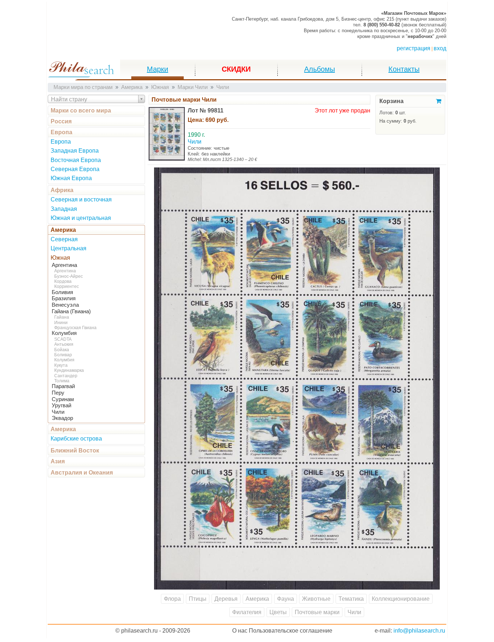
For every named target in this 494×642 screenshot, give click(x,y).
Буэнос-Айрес (68, 276)
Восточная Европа (76, 160)
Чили (58, 412)
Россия (61, 121)
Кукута (61, 365)
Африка (62, 190)
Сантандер (65, 375)
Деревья (226, 599)
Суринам (63, 399)
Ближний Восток (75, 450)
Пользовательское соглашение (290, 631)
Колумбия (64, 333)
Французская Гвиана (75, 327)
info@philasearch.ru (419, 631)
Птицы (197, 599)
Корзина (391, 101)
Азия (58, 461)
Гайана (61, 317)
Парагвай (63, 386)
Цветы (278, 612)
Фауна (285, 599)
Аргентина (64, 265)
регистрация (413, 48)
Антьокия (63, 344)
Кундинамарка (69, 370)
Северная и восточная (81, 199)
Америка (63, 230)
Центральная (68, 248)
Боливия (62, 292)
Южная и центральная (81, 218)
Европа (61, 132)
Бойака (61, 349)
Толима (61, 380)
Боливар (63, 354)
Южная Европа (71, 178)
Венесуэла (65, 305)
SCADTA (63, 339)
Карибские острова (76, 438)
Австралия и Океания (82, 472)
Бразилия (64, 298)
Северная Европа (75, 169)
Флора (172, 599)
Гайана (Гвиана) (71, 311)
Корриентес (66, 286)
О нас (239, 631)
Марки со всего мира (81, 110)
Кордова (63, 281)
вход (440, 48)
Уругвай (61, 405)
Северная (64, 239)
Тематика (351, 599)
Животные (316, 599)
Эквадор (62, 418)
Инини (61, 322)
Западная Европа (75, 151)
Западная (64, 209)
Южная (60, 258)
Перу (58, 393)
